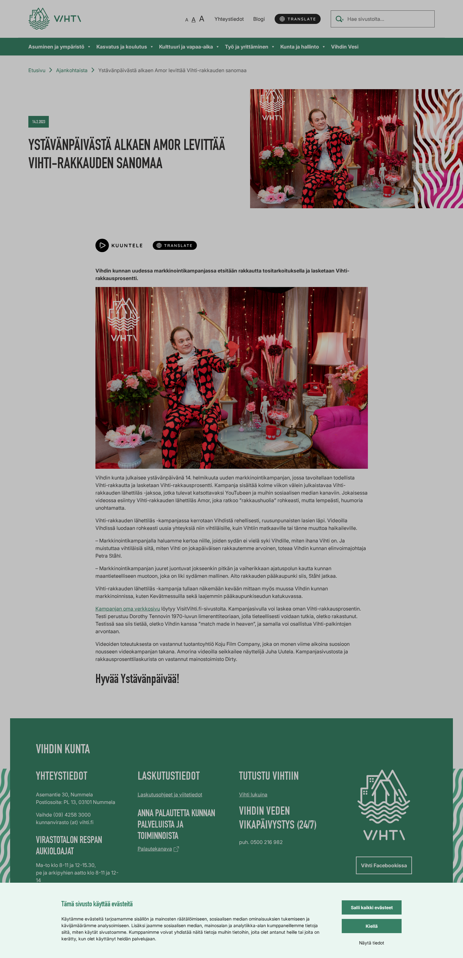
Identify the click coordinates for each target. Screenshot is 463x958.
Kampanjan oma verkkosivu (127, 608)
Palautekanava (155, 849)
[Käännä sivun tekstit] (298, 19)
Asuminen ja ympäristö (56, 46)
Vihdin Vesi (344, 46)
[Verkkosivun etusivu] (54, 19)
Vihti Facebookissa (384, 865)
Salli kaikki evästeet (372, 907)
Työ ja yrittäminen (246, 46)
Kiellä (372, 926)
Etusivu (36, 70)
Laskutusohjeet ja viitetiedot (170, 794)
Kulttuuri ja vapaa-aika (186, 46)
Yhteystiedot (229, 19)
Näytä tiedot (371, 942)
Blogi (259, 19)
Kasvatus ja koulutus (121, 46)
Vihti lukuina (253, 794)
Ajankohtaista (72, 70)
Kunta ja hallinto (299, 46)
